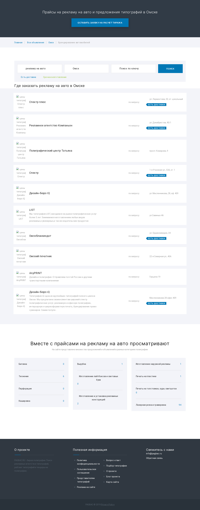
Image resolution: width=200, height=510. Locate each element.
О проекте (111, 471)
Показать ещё (100, 322)
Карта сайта (112, 482)
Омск (51, 42)
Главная (18, 42)
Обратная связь (154, 458)
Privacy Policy (108, 504)
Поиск (170, 68)
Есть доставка (28, 77)
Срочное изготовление (55, 77)
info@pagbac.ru (154, 453)
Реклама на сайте (86, 487)
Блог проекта (113, 476)
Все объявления (35, 42)
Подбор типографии (116, 466)
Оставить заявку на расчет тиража (100, 22)
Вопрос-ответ (113, 460)
